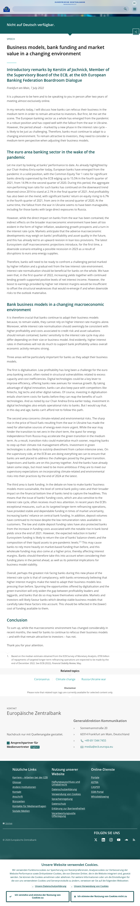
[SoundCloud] (126, 839)
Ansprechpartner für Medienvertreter (22, 745)
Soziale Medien (21, 811)
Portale (95, 777)
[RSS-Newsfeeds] (134, 839)
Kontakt (16, 792)
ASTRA (94, 782)
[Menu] (134, 9)
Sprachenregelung (62, 799)
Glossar (16, 782)
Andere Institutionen (24, 787)
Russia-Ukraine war (93, 679)
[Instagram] (111, 839)
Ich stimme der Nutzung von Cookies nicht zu (102, 896)
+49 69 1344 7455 (95, 740)
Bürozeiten (18, 801)
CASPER (95, 787)
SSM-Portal (97, 792)
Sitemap (8, 823)
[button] (134, 3)
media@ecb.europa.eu (98, 747)
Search (125, 9)
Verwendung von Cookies (66, 794)
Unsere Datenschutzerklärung (50, 886)
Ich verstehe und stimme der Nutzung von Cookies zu (38, 896)
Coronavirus (42, 679)
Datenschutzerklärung (64, 789)
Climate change (65, 679)
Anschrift (17, 797)
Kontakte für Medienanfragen (29, 806)
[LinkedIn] (103, 839)
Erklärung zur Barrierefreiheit (68, 808)
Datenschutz (59, 804)
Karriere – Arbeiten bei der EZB (30, 777)
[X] (95, 839)
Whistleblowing (100, 797)
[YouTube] (118, 839)
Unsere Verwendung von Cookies (91, 886)
